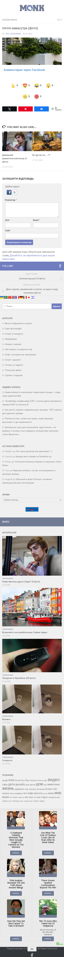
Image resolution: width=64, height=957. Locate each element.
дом (39, 780)
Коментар (11, 196)
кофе (30, 789)
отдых (44, 793)
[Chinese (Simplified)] (10, 293)
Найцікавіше (9, 20)
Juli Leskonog (13, 34)
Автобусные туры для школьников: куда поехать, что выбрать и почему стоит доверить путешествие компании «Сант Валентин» (30, 427)
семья (5, 797)
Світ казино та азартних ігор (18, 345)
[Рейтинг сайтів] (32, 507)
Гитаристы (7, 756)
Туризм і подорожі (13, 371)
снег (10, 797)
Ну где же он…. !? (41, 151)
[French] (17, 293)
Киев (11, 776)
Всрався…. (7, 715)
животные (53, 780)
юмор (42, 797)
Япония (40, 776)
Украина (33, 777)
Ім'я (7, 216)
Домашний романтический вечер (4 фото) (14, 154)
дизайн (20, 780)
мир (58, 789)
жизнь (8, 784)
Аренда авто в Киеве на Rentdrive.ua (33, 453)
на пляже (14, 793)
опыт (31, 793)
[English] (13, 293)
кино (12, 789)
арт (45, 776)
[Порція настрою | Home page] (32, 8)
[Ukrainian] (2, 293)
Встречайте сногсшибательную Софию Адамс (24, 629)
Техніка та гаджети (14, 361)
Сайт (7, 226)
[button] (9, 190)
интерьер (41, 785)
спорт (21, 797)
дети (11, 780)
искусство (51, 785)
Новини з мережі (13, 340)
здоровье (19, 785)
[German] (21, 293)
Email (36, 216)
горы (5, 780)
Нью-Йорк (25, 776)
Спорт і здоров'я (13, 356)
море (5, 793)
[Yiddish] (33, 293)
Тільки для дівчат (13, 366)
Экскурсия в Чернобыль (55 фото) (19, 674)
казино (5, 789)
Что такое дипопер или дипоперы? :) (34, 447)
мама (51, 789)
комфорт (18, 789)
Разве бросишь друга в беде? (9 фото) (21, 578)
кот (25, 789)
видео (54, 775)
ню (26, 793)
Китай (17, 776)
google (5, 776)
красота (38, 789)
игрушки (32, 785)
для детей (30, 781)
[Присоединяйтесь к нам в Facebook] (60, 262)
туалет (36, 797)
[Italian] (25, 293)
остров (37, 793)
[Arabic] (6, 293)
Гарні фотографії (13, 325)
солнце (15, 797)
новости (21, 793)
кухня (45, 790)
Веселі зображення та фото (18, 319)
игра (27, 785)
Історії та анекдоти (14, 330)
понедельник (54, 793)
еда (45, 781)
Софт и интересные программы (20, 351)
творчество (28, 797)
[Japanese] (29, 293)
